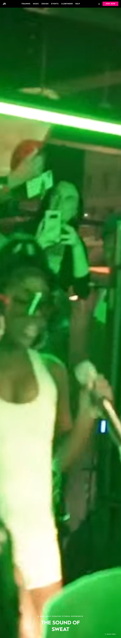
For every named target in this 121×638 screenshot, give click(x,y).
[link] (77, 4)
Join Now (110, 4)
